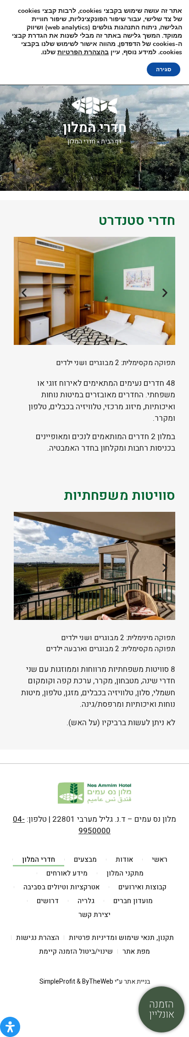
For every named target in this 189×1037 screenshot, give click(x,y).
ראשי (159, 859)
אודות (124, 859)
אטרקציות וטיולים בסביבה (61, 887)
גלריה (86, 901)
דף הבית (111, 141)
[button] (24, 292)
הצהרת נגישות (37, 938)
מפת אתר (136, 951)
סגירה (163, 69)
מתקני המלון (125, 873)
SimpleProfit (57, 981)
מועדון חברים (133, 901)
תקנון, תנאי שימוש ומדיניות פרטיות (121, 938)
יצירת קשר (94, 915)
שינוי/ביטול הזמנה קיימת (76, 951)
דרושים (48, 901)
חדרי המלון (38, 859)
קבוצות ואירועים (142, 887)
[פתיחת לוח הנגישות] (10, 1027)
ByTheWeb (97, 981)
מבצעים (85, 859)
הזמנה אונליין (161, 1009)
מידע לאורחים (67, 873)
